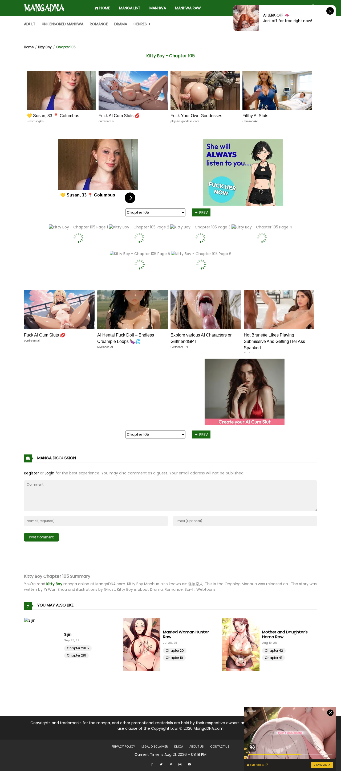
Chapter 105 (66, 47)
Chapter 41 (273, 657)
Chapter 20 (175, 650)
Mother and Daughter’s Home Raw (285, 634)
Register (31, 473)
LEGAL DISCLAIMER (154, 746)
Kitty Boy (45, 47)
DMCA (178, 746)
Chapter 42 (274, 650)
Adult (29, 24)
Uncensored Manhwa (62, 24)
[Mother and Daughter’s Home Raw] (242, 644)
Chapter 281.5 (78, 648)
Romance (99, 24)
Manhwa (157, 8)
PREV (203, 212)
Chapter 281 (76, 655)
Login (49, 473)
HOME (104, 8)
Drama (120, 24)
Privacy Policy (123, 746)
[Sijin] (44, 644)
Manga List (129, 8)
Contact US (219, 746)
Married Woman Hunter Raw (186, 634)
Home (29, 47)
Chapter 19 (174, 657)
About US (196, 746)
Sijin (67, 634)
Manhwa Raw (188, 8)
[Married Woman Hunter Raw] (143, 644)
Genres (140, 24)
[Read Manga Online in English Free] (44, 5)
